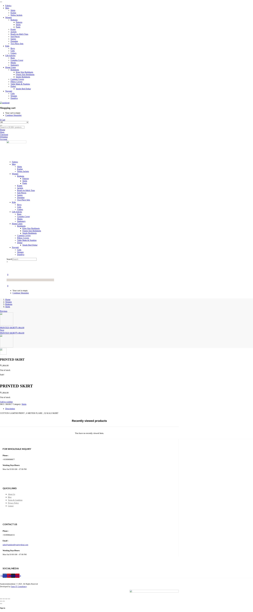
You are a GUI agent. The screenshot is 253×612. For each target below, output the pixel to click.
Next (2, 330)
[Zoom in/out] (1, 598)
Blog (9, 497)
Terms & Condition (15, 500)
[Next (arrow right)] (4, 601)
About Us (11, 494)
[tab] (129, 409)
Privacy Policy (13, 503)
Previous (3, 311)
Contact (11, 506)
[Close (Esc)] (9, 598)
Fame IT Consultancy (19, 587)
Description (10, 409)
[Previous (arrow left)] (1, 601)
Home (7, 299)
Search (9, 259)
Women (8, 302)
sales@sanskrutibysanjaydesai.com (15, 545)
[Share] (6, 598)
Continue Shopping (13, 115)
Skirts (7, 307)
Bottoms (8, 304)
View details (5, 379)
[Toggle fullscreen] (4, 598)
